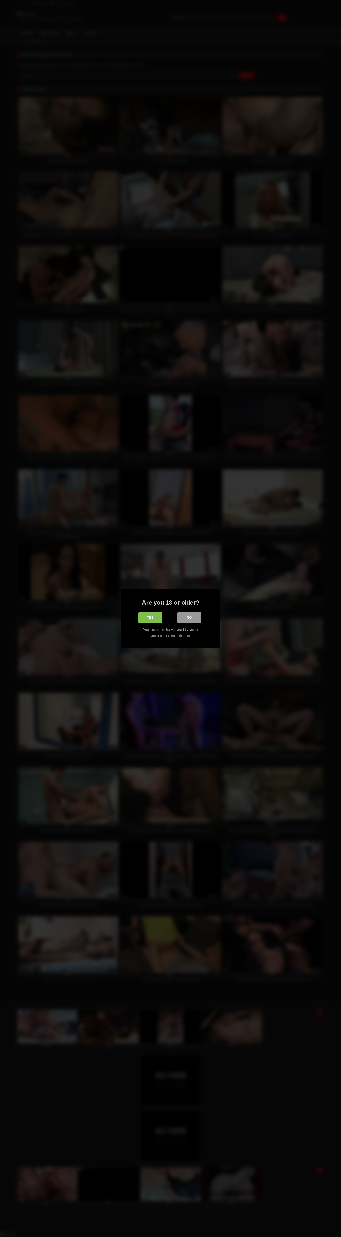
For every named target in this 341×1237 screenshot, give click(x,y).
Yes (150, 617)
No (189, 617)
